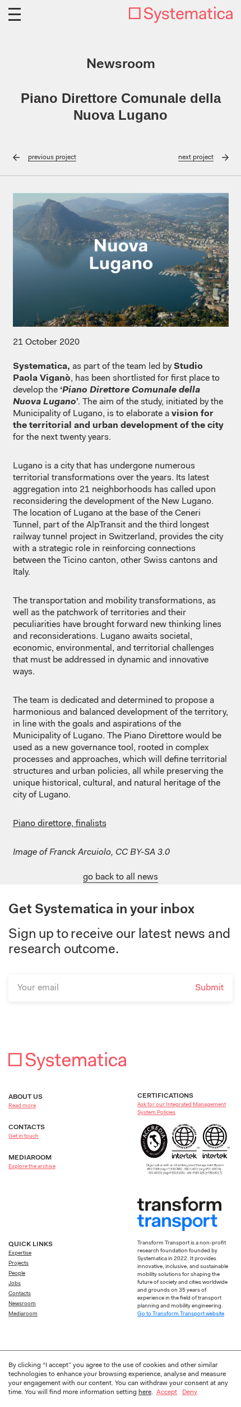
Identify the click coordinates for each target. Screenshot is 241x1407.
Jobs (14, 1284)
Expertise (19, 1253)
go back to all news (120, 877)
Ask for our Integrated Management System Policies (181, 1109)
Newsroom (22, 1304)
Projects (18, 1263)
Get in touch (23, 1136)
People (16, 1274)
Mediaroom (23, 1314)
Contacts (19, 1294)
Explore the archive (31, 1167)
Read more (22, 1106)
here (144, 1392)
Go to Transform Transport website (180, 1314)
